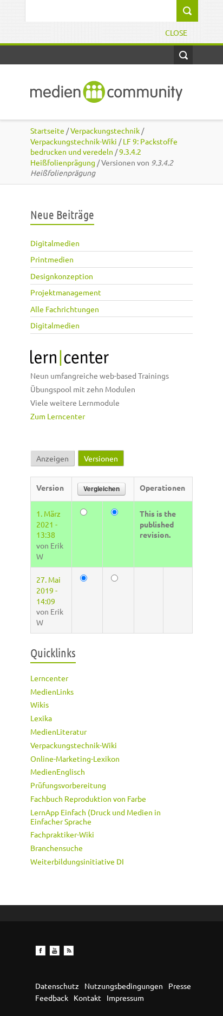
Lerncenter (49, 678)
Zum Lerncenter (57, 416)
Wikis (39, 704)
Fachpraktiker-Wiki (62, 834)
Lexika (41, 718)
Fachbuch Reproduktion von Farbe (88, 798)
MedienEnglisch (57, 771)
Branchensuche (56, 848)
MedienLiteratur (58, 731)
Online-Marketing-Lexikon (75, 758)
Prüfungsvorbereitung (68, 785)
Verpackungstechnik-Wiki (73, 745)
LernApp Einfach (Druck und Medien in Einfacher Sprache (95, 816)
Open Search (183, 54)
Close (176, 32)
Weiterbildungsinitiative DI (77, 861)
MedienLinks (52, 691)
